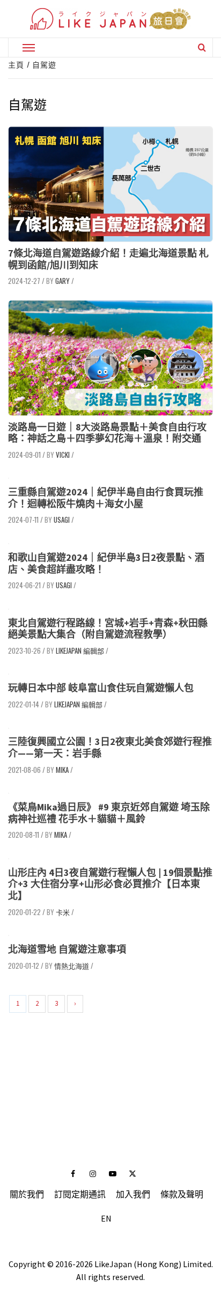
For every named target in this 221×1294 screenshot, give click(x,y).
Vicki (63, 454)
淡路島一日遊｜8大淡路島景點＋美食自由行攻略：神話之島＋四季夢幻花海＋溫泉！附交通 (107, 433)
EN (106, 1218)
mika (62, 769)
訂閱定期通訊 (80, 1194)
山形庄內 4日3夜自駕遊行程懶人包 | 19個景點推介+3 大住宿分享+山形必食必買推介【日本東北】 (110, 884)
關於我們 (27, 1194)
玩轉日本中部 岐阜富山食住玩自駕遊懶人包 (101, 688)
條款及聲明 (181, 1194)
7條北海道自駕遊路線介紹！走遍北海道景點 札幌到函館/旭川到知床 (108, 259)
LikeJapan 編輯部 (80, 650)
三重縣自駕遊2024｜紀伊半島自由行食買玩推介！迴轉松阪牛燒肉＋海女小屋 (105, 498)
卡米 (63, 911)
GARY (62, 280)
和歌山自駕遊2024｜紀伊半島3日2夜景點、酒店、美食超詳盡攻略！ (106, 563)
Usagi (62, 519)
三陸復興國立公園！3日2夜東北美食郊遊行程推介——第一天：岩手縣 (110, 747)
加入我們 (133, 1194)
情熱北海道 (71, 965)
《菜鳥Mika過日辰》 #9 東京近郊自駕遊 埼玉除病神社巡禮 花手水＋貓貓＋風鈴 (109, 813)
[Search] (202, 47)
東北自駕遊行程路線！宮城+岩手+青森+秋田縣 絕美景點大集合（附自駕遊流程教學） (108, 629)
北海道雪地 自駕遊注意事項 (67, 949)
